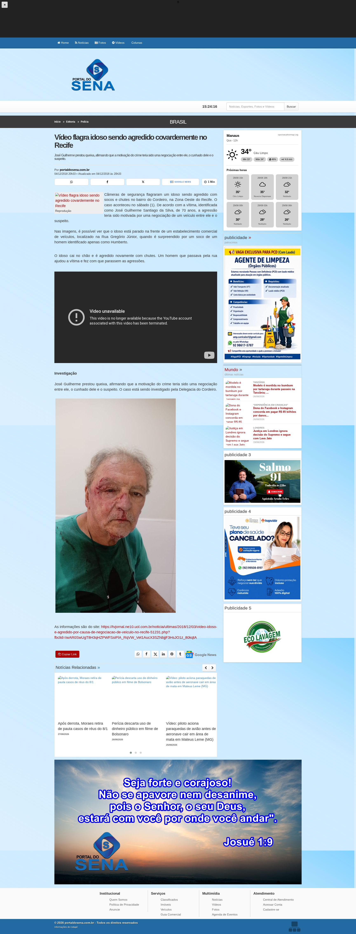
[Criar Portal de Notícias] (294, 926)
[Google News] (200, 654)
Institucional (110, 893)
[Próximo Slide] (212, 667)
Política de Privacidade (124, 904)
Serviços (158, 893)
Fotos (102, 42)
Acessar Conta (272, 904)
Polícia (85, 121)
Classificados (169, 899)
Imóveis (166, 904)
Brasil (178, 122)
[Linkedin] (163, 654)
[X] (143, 181)
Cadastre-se (271, 909)
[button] (130, 753)
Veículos (166, 909)
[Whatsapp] (71, 181)
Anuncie (114, 909)
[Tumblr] (180, 654)
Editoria (70, 121)
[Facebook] (107, 181)
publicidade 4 (238, 511)
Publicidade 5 (238, 608)
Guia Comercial (171, 914)
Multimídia (211, 893)
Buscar (291, 106)
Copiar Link (69, 654)
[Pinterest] (172, 654)
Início (57, 121)
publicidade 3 (238, 454)
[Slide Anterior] (205, 667)
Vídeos (119, 42)
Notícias (83, 42)
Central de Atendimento (278, 899)
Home (64, 42)
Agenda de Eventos (225, 914)
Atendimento (263, 893)
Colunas (136, 42)
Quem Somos (118, 899)
